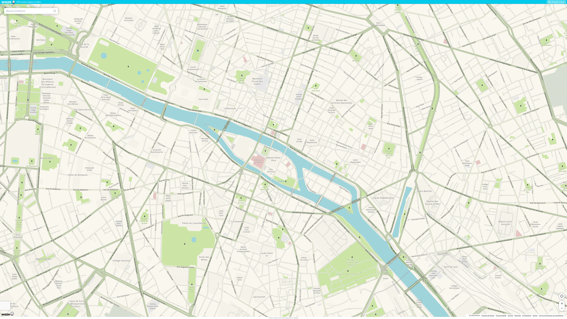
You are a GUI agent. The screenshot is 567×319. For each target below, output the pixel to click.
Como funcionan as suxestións (551, 315)
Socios (510, 315)
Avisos (535, 315)
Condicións (526, 315)
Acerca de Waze (488, 315)
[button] (562, 303)
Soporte (517, 315)
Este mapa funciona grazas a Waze (283, 318)
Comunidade (501, 315)
